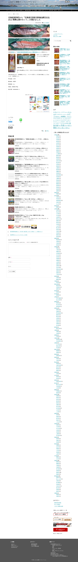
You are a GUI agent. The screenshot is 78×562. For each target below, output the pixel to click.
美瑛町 (57, 146)
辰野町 (57, 323)
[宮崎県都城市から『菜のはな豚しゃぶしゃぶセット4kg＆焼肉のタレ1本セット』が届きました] (11, 184)
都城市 (57, 472)
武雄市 (57, 424)
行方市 (57, 255)
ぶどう (53, 549)
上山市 (57, 225)
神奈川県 (56, 284)
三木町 (57, 387)
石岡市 (57, 265)
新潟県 (55, 290)
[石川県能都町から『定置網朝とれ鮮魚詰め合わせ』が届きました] (11, 193)
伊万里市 (58, 435)
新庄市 (57, 222)
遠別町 (57, 185)
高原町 (57, 470)
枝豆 (67, 123)
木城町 (57, 467)
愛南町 (57, 392)
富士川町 (58, 299)
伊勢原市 (58, 287)
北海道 (55, 134)
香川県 (55, 383)
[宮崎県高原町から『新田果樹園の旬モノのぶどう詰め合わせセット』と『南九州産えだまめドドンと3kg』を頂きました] (11, 167)
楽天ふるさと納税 (57, 36)
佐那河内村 (58, 381)
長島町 (57, 489)
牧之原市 (58, 304)
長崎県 (55, 437)
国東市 (57, 456)
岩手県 (55, 195)
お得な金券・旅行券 (53, 10)
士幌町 (57, 178)
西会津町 (58, 239)
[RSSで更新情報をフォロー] (68, 2)
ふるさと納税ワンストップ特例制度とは (60, 556)
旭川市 (57, 144)
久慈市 (57, 196)
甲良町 (57, 336)
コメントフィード (14, 546)
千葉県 (55, 281)
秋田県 (55, 205)
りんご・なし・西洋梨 (56, 548)
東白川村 (58, 328)
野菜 (59, 128)
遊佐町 (57, 236)
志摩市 (57, 331)
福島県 (55, 238)
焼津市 (57, 302)
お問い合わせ (60, 10)
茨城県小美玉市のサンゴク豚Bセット (24, 207)
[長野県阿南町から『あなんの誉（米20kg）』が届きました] (11, 202)
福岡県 (55, 413)
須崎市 (57, 404)
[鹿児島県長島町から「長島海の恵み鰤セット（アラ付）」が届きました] (11, 142)
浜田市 (57, 358)
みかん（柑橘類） (61, 116)
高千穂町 (58, 468)
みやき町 (58, 428)
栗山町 (57, 162)
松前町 (57, 148)
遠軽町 (57, 190)
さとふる (55, 35)
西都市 (57, 474)
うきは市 (58, 421)
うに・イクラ (61, 112)
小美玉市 (58, 274)
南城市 (57, 494)
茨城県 (55, 246)
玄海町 (57, 431)
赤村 (57, 414)
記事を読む (17, 145)
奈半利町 (58, 408)
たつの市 (58, 344)
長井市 (57, 229)
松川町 (57, 325)
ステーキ (67, 118)
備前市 (57, 370)
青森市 (57, 193)
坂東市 (57, 272)
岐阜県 (55, 327)
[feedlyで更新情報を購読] (66, 2)
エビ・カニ (63, 118)
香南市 (57, 397)
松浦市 (57, 438)
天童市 (57, 231)
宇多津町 (58, 386)
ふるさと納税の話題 (58, 506)
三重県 (55, 330)
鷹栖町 (57, 183)
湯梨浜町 (58, 355)
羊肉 (70, 125)
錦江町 (57, 487)
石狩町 (57, 164)
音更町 (57, 187)
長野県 (55, 308)
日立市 (57, 267)
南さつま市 (58, 478)
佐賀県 (55, 423)
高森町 (57, 311)
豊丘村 (57, 316)
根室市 (57, 155)
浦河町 (57, 159)
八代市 (57, 450)
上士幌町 (58, 153)
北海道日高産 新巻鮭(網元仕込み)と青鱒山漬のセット (28, 52)
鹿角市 (57, 207)
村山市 (57, 211)
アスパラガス (56, 118)
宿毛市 (57, 399)
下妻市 (57, 249)
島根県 (55, 357)
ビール (53, 551)
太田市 (57, 277)
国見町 (57, 244)
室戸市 (57, 406)
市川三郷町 (58, 298)
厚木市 (57, 285)
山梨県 (55, 296)
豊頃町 (57, 157)
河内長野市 (58, 341)
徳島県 (55, 380)
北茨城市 (58, 253)
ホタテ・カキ (64, 121)
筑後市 (57, 416)
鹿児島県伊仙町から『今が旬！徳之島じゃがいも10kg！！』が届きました (26, 231)
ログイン (13, 543)
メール (10, 261)
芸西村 (57, 395)
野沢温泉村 (58, 313)
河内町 (57, 256)
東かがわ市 (58, 384)
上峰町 (57, 433)
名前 (9, 257)
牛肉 (62, 125)
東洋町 (57, 401)
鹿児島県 (56, 475)
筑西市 (57, 270)
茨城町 (57, 258)
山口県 (55, 375)
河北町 (57, 224)
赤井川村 (58, 160)
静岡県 (55, 301)
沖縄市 (57, 496)
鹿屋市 (57, 477)
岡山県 (55, 362)
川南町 (57, 465)
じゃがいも (59, 114)
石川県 (55, 293)
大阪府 (55, 338)
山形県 (55, 208)
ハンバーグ (63, 120)
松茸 (65, 123)
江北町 (57, 426)
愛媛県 (55, 389)
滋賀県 (55, 335)
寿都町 (57, 151)
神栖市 (57, 251)
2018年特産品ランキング (55, 543)
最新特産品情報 (28, 10)
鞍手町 (57, 418)
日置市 (57, 480)
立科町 (57, 318)
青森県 (55, 192)
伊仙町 (57, 484)
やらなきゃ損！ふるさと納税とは (17, 10)
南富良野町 (58, 174)
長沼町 (57, 137)
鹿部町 (57, 150)
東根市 (57, 234)
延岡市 (57, 461)
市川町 (57, 347)
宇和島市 (58, 391)
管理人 (47, 130)
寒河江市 (58, 218)
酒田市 (57, 220)
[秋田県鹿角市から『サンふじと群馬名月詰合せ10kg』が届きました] (11, 176)
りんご (69, 116)
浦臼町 (57, 181)
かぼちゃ (66, 112)
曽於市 (57, 491)
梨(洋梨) (56, 125)
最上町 (57, 227)
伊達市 (57, 136)
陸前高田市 (58, 200)
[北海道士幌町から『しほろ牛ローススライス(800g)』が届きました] (11, 151)
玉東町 (57, 445)
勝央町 (57, 368)
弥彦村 (57, 291)
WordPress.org (14, 547)
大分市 (57, 458)
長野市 (57, 309)
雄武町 (57, 189)
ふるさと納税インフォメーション (22, 2)
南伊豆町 (58, 306)
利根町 (57, 260)
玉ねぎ (66, 125)
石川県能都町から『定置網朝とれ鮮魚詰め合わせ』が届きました (31, 191)
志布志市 (58, 486)
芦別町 (57, 139)
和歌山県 (56, 349)
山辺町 (57, 217)
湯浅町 (57, 350)
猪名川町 (58, 345)
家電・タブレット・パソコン (57, 550)
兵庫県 (55, 342)
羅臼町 (57, 141)
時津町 (57, 442)
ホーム (8, 10)
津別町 (57, 173)
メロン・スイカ (60, 123)
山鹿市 (57, 453)
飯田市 (57, 314)
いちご (55, 112)
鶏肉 (67, 128)
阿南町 (57, 320)
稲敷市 (57, 263)
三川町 (57, 213)
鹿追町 (57, 166)
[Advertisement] (18, 104)
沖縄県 (55, 493)
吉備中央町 (58, 365)
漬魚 (60, 125)
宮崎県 (55, 460)
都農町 (57, 463)
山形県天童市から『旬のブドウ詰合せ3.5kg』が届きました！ (30, 156)
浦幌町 (57, 171)
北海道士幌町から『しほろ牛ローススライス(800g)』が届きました (31, 148)
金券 (61, 128)
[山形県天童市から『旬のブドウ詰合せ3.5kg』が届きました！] (11, 159)
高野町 (57, 352)
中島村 (57, 243)
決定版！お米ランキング (43, 10)
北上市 (57, 203)
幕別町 (57, 169)
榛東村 (57, 279)
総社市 (57, 366)
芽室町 (57, 180)
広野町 (57, 241)
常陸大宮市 (58, 269)
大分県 (55, 455)
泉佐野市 (58, 339)
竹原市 (57, 373)
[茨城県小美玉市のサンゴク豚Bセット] (11, 210)
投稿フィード (13, 545)
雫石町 (57, 198)
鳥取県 (55, 354)
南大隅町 (58, 482)
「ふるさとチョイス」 (58, 33)
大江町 (57, 215)
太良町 (57, 430)
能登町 (57, 295)
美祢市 (57, 376)
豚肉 (55, 128)
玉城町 (57, 333)
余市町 (57, 143)
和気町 (57, 363)
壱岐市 (57, 440)
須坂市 (57, 321)
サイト (9, 266)
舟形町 (57, 233)
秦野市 (57, 288)
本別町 (57, 176)
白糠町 (57, 167)
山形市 (57, 210)
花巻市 (57, 202)
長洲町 (57, 452)
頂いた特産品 (34, 10)
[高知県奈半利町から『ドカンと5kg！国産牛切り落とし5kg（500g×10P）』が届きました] (11, 218)
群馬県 (55, 276)
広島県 (55, 372)
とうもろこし (64, 114)
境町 (57, 247)
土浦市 (57, 262)
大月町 (57, 409)
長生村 (57, 282)
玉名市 (57, 446)
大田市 (57, 360)
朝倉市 (57, 420)
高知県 (55, 394)
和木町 (57, 378)
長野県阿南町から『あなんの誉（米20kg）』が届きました (29, 199)
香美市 (57, 402)
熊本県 (55, 443)
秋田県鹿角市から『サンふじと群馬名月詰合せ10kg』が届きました (31, 173)
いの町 (57, 411)
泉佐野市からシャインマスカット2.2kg (18, 234)
